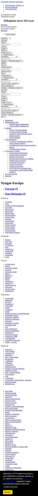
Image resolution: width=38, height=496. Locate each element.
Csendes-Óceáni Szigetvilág (14, 206)
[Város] (4, 46)
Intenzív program (10, 403)
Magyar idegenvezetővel (13, 422)
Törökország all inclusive (17, 161)
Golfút (7, 308)
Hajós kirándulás (10, 382)
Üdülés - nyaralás (11, 342)
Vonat (7, 257)
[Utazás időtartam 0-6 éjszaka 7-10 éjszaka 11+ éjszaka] (7, 86)
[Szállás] (4, 48)
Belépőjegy (9, 300)
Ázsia (7, 204)
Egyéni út (8, 302)
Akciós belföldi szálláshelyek (19, 126)
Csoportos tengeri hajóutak (18, 132)
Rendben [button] (7, 492)
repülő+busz (9, 249)
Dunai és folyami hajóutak (18, 130)
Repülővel (8, 253)
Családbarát (9, 361)
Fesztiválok (9, 306)
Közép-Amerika (10, 225)
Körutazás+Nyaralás (12, 323)
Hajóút (7, 312)
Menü (3, 117)
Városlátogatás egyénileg (17, 149)
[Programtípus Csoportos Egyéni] (6, 75)
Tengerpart (8, 460)
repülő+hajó (9, 251)
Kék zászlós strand (11, 408)
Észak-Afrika (9, 213)
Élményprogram (10, 367)
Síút (6, 327)
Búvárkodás (9, 359)
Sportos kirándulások (12, 331)
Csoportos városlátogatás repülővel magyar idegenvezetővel (21, 142)
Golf (6, 376)
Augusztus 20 (9, 353)
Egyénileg (8, 243)
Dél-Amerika (9, 209)
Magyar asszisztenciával (13, 420)
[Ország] (4, 40)
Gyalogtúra (9, 310)
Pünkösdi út (9, 443)
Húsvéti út (8, 397)
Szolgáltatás (9, 255)
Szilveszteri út (9, 456)
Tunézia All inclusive (16, 166)
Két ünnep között (11, 272)
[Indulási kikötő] (6, 67)
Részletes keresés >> (15, 61)
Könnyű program (11, 416)
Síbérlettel (8, 449)
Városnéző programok (12, 340)
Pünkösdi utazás (10, 285)
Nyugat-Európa (10, 231)
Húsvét (7, 266)
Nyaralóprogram (10, 325)
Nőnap (7, 279)
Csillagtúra (8, 363)
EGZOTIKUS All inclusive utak (20, 168)
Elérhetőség (9, 120)
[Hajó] (3, 73)
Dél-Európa (9, 211)
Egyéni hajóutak (14, 138)
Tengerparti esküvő (11, 335)
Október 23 (9, 439)
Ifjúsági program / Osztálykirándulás (17, 313)
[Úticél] (4, 65)
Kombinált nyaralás (11, 315)
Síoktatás (8, 450)
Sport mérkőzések (11, 329)
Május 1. (8, 274)
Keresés (4, 61)
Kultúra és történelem (12, 319)
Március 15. (9, 276)
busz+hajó (8, 242)
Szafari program (10, 454)
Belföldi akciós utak (11, 122)
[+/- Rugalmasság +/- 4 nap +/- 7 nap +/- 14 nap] (7, 54)
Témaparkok (9, 458)
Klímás (7, 412)
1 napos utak (9, 298)
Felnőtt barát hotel (11, 370)
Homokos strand (10, 393)
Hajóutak (8, 128)
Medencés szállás (11, 427)
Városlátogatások (11, 139)
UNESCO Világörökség (13, 468)
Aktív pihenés (9, 351)
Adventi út (8, 349)
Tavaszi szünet (10, 289)
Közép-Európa (10, 227)
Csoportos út (9, 365)
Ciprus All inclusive (15, 164)
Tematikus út (9, 333)
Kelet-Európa (9, 221)
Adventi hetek (9, 264)
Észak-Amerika (10, 215)
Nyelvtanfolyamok (11, 437)
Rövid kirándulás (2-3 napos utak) (16, 447)
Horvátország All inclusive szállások (21, 159)
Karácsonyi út (9, 404)
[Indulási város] (6, 52)
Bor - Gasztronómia (11, 357)
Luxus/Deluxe (10, 418)
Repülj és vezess (10, 445)
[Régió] (4, 42)
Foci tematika (9, 374)
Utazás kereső (10, 34)
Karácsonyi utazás (11, 268)
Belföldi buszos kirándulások (19, 124)
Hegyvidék (8, 391)
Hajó (6, 247)
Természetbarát (10, 462)
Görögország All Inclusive (18, 155)
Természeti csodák (11, 336)
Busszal (7, 240)
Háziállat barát (10, 384)
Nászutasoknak (10, 433)
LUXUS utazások (11, 174)
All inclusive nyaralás (12, 151)
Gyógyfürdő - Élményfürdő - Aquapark (18, 380)
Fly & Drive (9, 245)
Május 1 (7, 424)
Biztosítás (8, 176)
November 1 (9, 435)
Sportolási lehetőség (11, 452)
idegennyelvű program (12, 399)
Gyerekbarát (9, 378)
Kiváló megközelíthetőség (13, 410)
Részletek (4, 25)
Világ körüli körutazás (12, 232)
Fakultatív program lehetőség (14, 369)
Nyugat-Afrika (10, 229)
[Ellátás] (4, 50)
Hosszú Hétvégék (11, 395)
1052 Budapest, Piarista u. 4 (14, 5)
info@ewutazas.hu (11, 7)
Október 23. (9, 283)
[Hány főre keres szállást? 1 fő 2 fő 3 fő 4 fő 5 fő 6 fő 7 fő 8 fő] (10, 84)
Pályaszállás (9, 441)
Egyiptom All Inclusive (17, 162)
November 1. (9, 281)
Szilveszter (8, 287)
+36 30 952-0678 (11, 9)
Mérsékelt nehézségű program (15, 429)
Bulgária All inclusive (16, 157)
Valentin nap (9, 291)
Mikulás (7, 278)
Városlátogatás (10, 338)
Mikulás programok (11, 431)
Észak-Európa (9, 217)
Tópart (7, 466)
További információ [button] (10, 487)
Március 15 (9, 426)
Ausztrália (8, 202)
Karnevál (8, 270)
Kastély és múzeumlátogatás (14, 406)
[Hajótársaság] (6, 71)
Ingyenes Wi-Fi (10, 401)
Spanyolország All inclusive (18, 153)
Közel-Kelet (9, 223)
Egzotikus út (9, 304)
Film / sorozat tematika (12, 372)
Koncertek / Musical (12, 317)
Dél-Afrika (8, 208)
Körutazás (8, 321)
